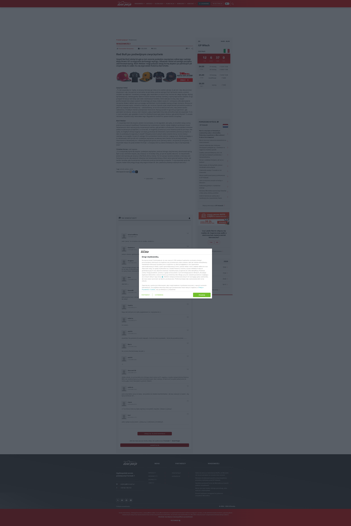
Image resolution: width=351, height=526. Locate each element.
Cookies (152, 289)
